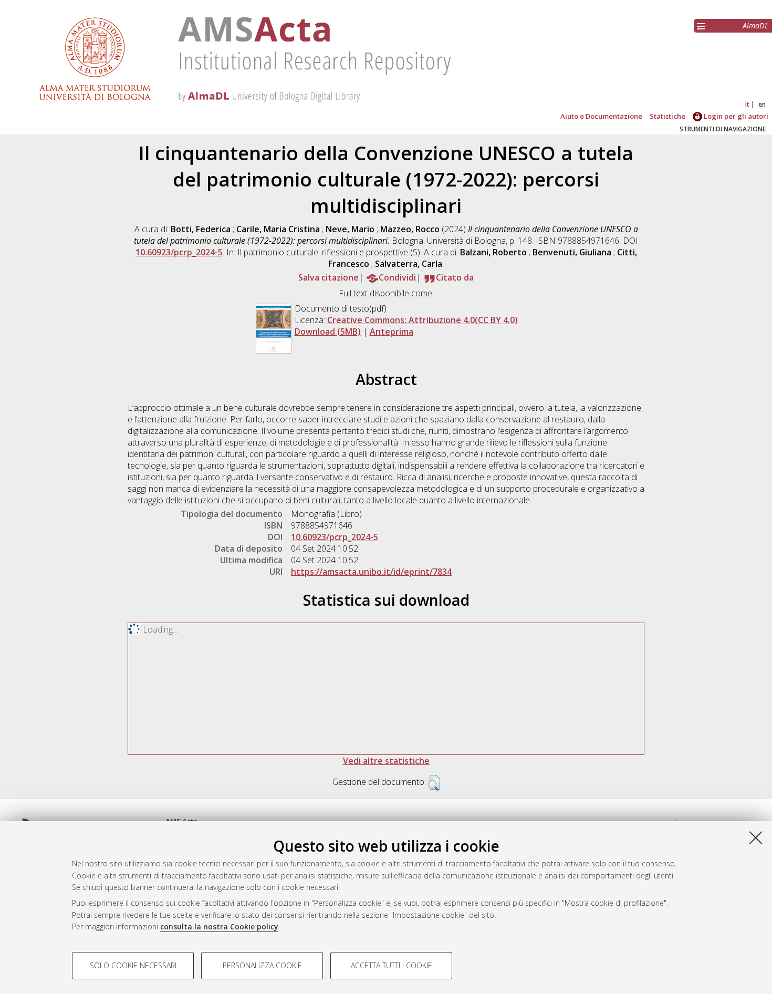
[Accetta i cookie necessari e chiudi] (755, 837)
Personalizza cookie (262, 965)
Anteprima (391, 331)
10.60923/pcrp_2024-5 (179, 252)
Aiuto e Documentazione (601, 116)
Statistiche (667, 116)
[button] (434, 783)
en (762, 104)
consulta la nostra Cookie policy (219, 926)
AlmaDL (755, 25)
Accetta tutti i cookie (391, 965)
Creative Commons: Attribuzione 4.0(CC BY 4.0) (422, 320)
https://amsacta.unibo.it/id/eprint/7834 (371, 571)
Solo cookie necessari (133, 965)
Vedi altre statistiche (386, 761)
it (747, 104)
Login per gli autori (735, 116)
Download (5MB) (328, 331)
